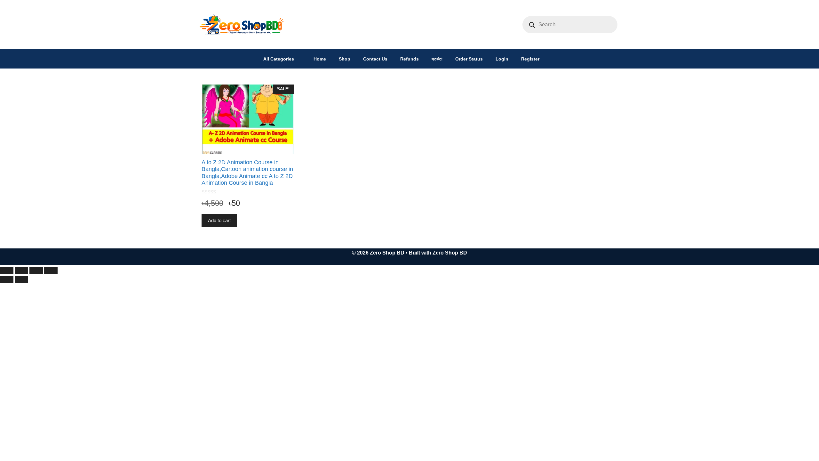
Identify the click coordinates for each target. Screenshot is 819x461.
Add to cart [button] (219, 220)
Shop (344, 58)
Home (320, 58)
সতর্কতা (437, 58)
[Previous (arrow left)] (6, 279)
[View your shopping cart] (554, 59)
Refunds (409, 58)
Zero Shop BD (450, 252)
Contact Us (375, 58)
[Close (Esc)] (51, 270)
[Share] (36, 270)
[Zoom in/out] (6, 270)
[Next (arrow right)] (21, 279)
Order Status (469, 58)
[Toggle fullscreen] (21, 270)
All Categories (278, 58)
